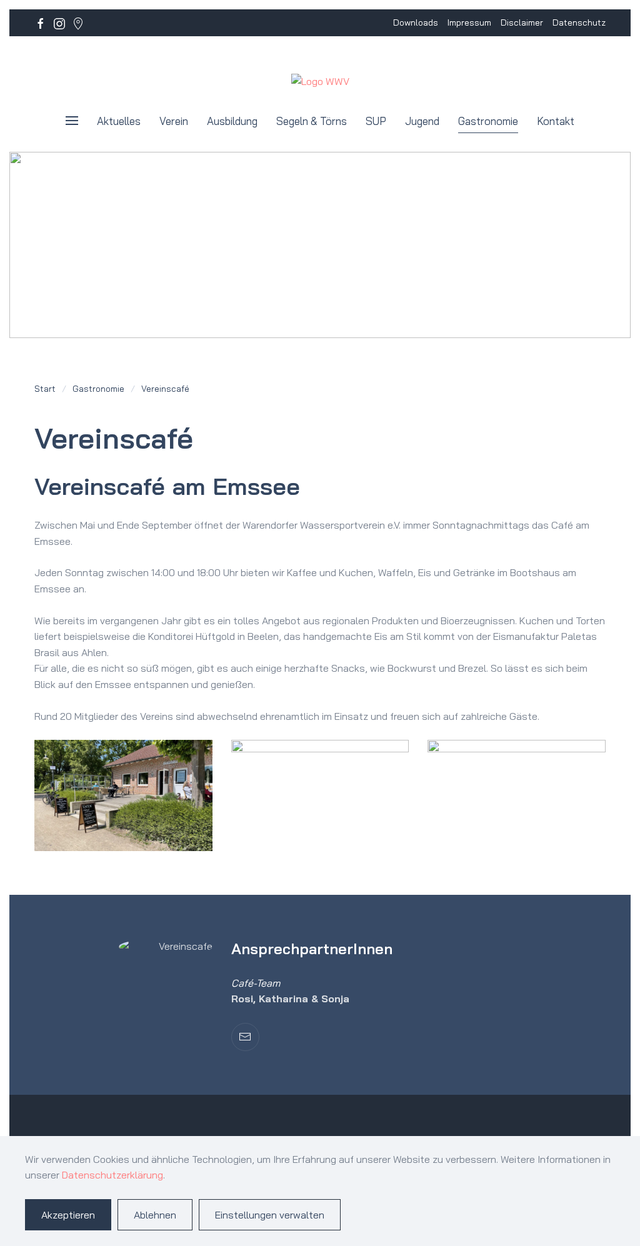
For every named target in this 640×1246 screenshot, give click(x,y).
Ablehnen (155, 1215)
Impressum (469, 22)
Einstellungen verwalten (269, 1215)
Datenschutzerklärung (112, 1175)
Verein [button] (173, 120)
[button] (72, 120)
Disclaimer (522, 22)
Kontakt (555, 120)
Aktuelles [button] (119, 120)
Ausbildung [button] (232, 120)
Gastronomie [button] (488, 120)
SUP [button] (376, 120)
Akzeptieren (68, 1215)
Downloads (415, 22)
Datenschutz (579, 22)
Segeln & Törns (311, 120)
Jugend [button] (422, 120)
